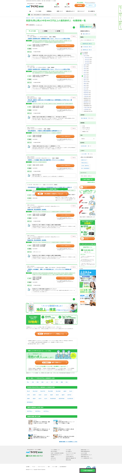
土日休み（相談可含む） (85, 165)
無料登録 (80, 5)
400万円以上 (46, 411)
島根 (42, 382)
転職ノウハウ (60, 11)
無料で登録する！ (52, 362)
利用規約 (52, 456)
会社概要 (27, 466)
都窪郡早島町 (61, 398)
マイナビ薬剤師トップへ (55, 449)
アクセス (33, 466)
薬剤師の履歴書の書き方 (85, 451)
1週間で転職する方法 (85, 456)
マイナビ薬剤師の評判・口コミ (86, 458)
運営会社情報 (68, 459)
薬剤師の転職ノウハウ (85, 449)
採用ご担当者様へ (80, 2)
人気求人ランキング (69, 454)
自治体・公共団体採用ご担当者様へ (57, 453)
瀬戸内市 (69, 394)
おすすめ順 (33, 31)
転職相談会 (49, 11)
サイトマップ (53, 459)
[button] (74, 36)
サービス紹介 (38, 11)
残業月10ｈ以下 (84, 160)
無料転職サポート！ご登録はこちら (51, 333)
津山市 (70, 391)
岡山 (28, 382)
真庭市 (34, 398)
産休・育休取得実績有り (85, 168)
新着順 (45, 31)
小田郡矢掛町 (86, 96)
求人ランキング (81, 11)
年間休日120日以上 (84, 162)
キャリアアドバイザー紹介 (71, 453)
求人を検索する (91, 11)
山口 (47, 382)
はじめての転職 (84, 453)
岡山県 (83, 53)
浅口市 (45, 398)
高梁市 (51, 394)
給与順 (58, 31)
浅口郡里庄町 (70, 398)
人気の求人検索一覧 (69, 456)
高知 (67, 382)
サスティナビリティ (41, 466)
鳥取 (38, 382)
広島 (33, 382)
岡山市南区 (58, 391)
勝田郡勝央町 (30, 402)
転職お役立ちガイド (70, 11)
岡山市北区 (35, 391)
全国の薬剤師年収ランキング (86, 454)
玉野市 (28, 394)
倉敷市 (65, 391)
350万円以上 (38, 411)
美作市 (40, 398)
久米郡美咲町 (86, 109)
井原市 (40, 394)
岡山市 (28, 391)
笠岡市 (34, 394)
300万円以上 (29, 411)
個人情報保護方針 (63, 466)
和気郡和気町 (53, 398)
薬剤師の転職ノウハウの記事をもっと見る (68, 441)
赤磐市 (28, 398)
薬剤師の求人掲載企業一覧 (71, 458)
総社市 (45, 394)
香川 (52, 382)
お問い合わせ (53, 458)
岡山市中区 (42, 391)
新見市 (57, 394)
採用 (49, 466)
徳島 (57, 382)
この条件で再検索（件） (87, 179)
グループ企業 (54, 466)
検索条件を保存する (91, 182)
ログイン (91, 5)
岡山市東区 (50, 391)
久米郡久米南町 (86, 107)
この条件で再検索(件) (88, 470)
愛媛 (62, 382)
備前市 (63, 394)
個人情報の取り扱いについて (56, 454)
